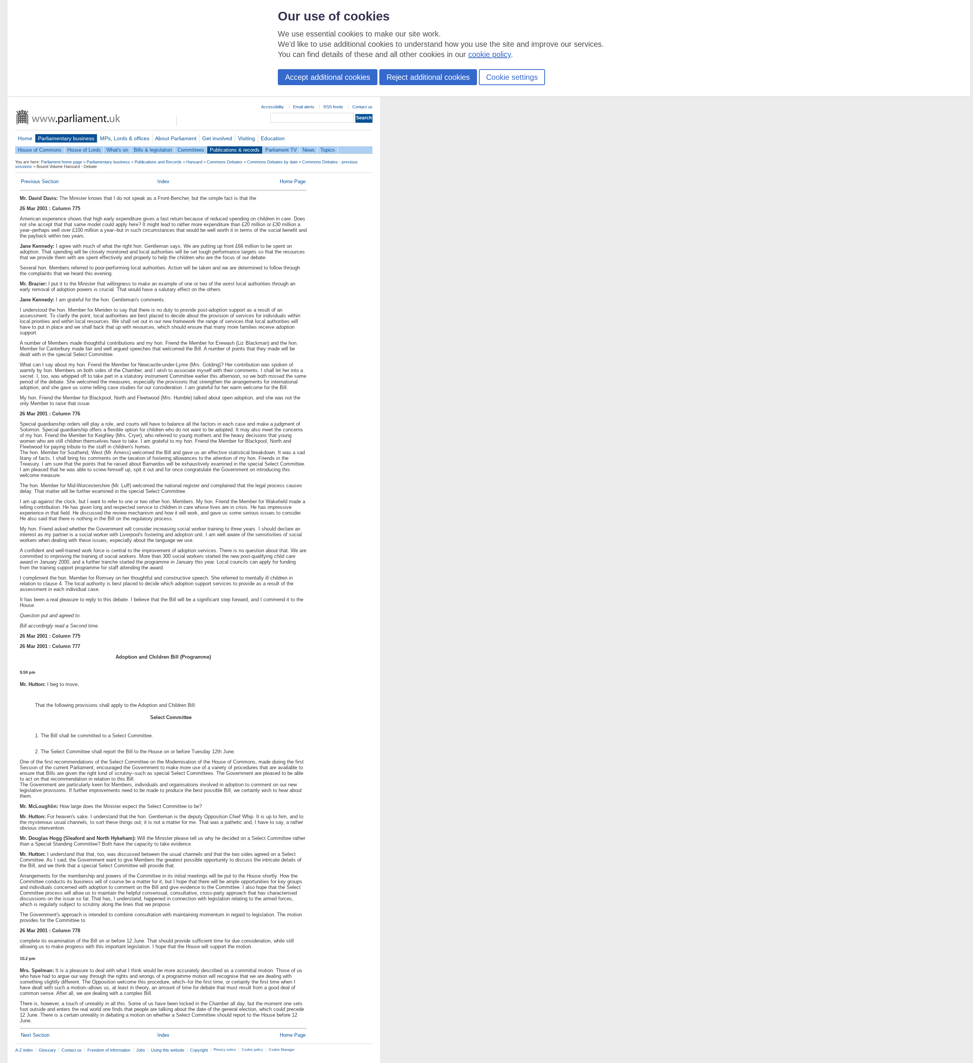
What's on (117, 150)
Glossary (47, 1050)
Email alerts (303, 107)
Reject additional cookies (428, 77)
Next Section (35, 1035)
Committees (190, 150)
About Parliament (176, 138)
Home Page (293, 181)
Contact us (362, 107)
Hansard (194, 162)
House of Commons (40, 150)
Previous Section (40, 181)
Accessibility (272, 107)
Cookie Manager (282, 1050)
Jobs (140, 1050)
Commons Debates (224, 162)
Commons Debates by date (272, 162)
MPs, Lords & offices (124, 138)
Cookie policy (252, 1050)
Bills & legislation (153, 150)
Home (25, 138)
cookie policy (489, 54)
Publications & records (235, 150)
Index (163, 181)
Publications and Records (158, 162)
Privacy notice (225, 1050)
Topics (327, 150)
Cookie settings (512, 77)
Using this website (167, 1050)
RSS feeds (333, 107)
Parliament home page (61, 162)
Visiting (246, 138)
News (309, 150)
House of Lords (84, 150)
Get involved (217, 138)
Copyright (199, 1050)
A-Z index (24, 1050)
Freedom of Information (108, 1050)
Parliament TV (281, 150)
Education (273, 138)
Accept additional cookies (327, 77)
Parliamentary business (66, 138)
